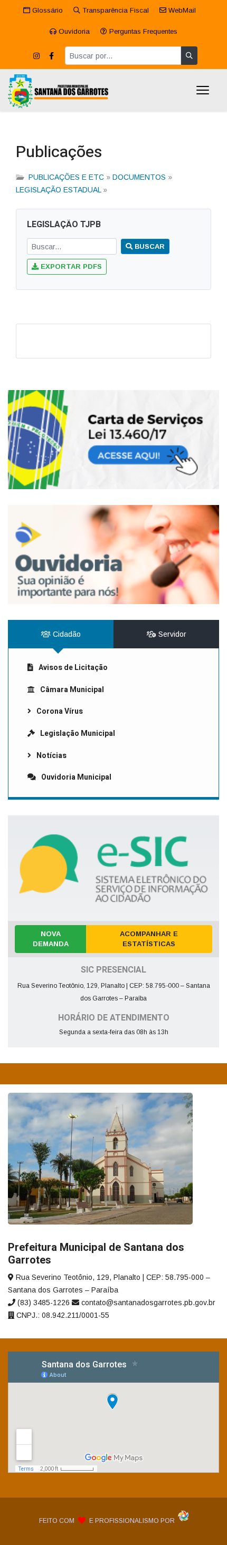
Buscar (149, 246)
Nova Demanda (51, 939)
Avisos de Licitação (73, 667)
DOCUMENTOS (139, 177)
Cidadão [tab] (66, 634)
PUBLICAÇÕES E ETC (66, 177)
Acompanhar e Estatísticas (149, 939)
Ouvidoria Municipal (76, 777)
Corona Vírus (59, 711)
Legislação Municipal (77, 733)
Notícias (51, 755)
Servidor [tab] (171, 634)
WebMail (181, 10)
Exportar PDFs (70, 266)
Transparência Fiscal (114, 10)
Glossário (46, 10)
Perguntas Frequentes (142, 31)
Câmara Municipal (72, 689)
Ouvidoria (73, 31)
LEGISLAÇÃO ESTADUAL (58, 190)
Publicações (59, 152)
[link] (113, 439)
